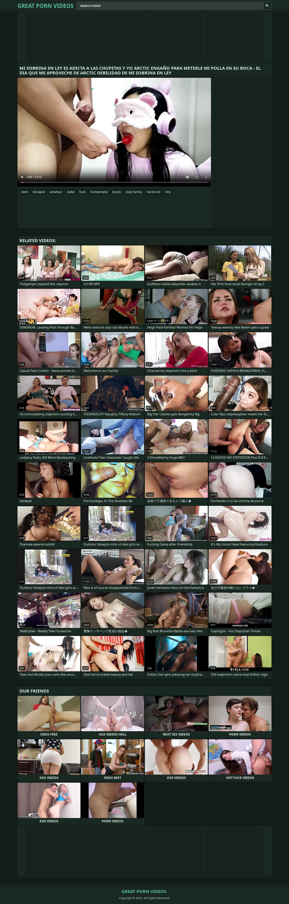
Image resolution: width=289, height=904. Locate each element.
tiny (168, 192)
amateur (56, 192)
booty (116, 192)
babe (71, 192)
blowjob (39, 192)
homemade (99, 192)
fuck (82, 192)
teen (24, 192)
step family (134, 192)
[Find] (267, 5)
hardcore (153, 192)
